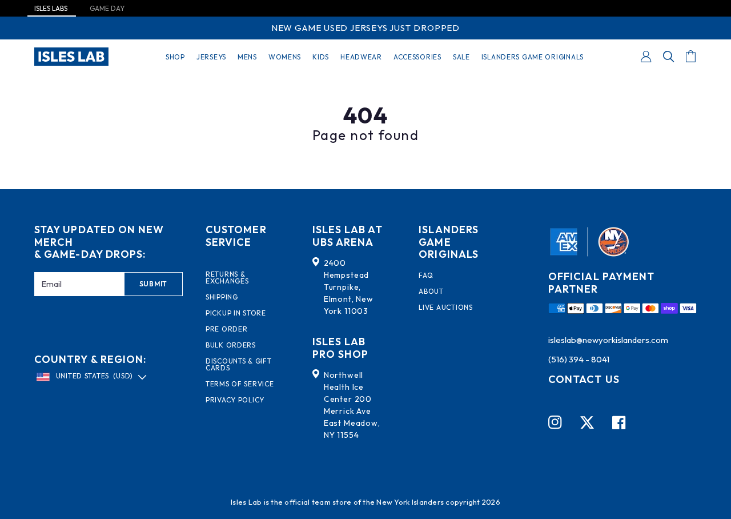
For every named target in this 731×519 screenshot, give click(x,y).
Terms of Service (240, 384)
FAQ (426, 275)
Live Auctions (445, 307)
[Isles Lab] (71, 56)
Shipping (222, 297)
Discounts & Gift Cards (239, 365)
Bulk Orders (231, 345)
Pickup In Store (236, 313)
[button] (668, 56)
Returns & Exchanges (227, 278)
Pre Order (226, 329)
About (431, 291)
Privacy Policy (235, 400)
